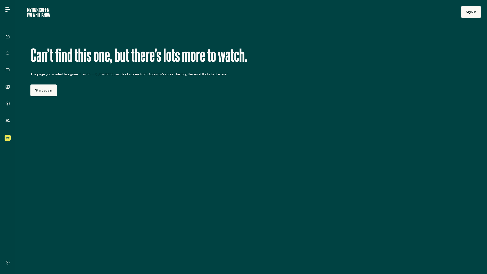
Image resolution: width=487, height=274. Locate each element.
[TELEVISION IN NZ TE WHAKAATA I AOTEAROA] (7, 70)
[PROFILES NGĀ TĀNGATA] (7, 120)
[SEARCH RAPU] (7, 53)
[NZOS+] (7, 138)
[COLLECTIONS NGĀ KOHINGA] (7, 103)
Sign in (471, 12)
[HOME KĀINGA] (7, 36)
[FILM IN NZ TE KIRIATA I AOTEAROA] (7, 86)
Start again (43, 90)
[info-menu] (7, 262)
